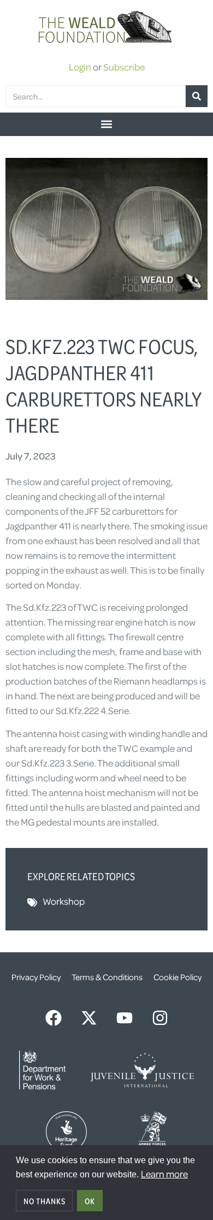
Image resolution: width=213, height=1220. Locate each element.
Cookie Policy (177, 976)
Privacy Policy (36, 976)
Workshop (64, 901)
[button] (106, 124)
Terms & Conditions (107, 976)
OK (90, 1200)
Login (80, 67)
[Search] (197, 96)
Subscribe (124, 67)
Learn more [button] (164, 1174)
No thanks (44, 1200)
